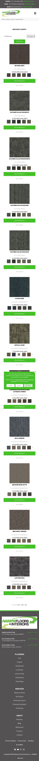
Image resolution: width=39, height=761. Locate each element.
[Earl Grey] (24, 307)
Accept (10, 385)
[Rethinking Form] (24, 401)
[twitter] (21, 749)
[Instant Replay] (19, 494)
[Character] (14, 121)
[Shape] (19, 426)
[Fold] (19, 214)
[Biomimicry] (19, 100)
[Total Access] (29, 494)
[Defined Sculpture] (14, 401)
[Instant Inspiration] (29, 540)
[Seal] (29, 447)
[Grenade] (14, 447)
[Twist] (29, 214)
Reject (19, 385)
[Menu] (35, 13)
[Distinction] (29, 121)
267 (25, 605)
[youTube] (18, 749)
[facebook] (15, 749)
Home (3, 19)
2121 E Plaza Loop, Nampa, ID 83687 (13, 634)
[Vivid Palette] (29, 354)
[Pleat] (24, 214)
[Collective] (19, 121)
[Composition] (24, 121)
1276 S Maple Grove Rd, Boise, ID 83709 (13, 640)
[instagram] (24, 749)
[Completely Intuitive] (19, 540)
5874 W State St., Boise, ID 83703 (11, 647)
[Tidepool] (19, 287)
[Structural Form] (29, 401)
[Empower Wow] (24, 540)
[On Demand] (24, 494)
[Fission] (24, 447)
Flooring (8, 19)
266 (22, 605)
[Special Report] (14, 494)
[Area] (19, 54)
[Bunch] (14, 214)
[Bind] (19, 193)
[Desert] (14, 75)
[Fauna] (24, 75)
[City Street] (29, 307)
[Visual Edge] (9, 401)
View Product (19, 81)
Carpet (12, 19)
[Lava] (19, 447)
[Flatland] (29, 75)
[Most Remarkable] (14, 354)
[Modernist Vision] (19, 354)
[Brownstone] (19, 307)
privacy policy (19, 379)
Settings (28, 385)
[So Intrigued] (19, 519)
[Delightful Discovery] (19, 333)
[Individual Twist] (19, 401)
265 (18, 605)
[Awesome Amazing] (24, 354)
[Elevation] (19, 75)
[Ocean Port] (14, 307)
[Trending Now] (19, 473)
